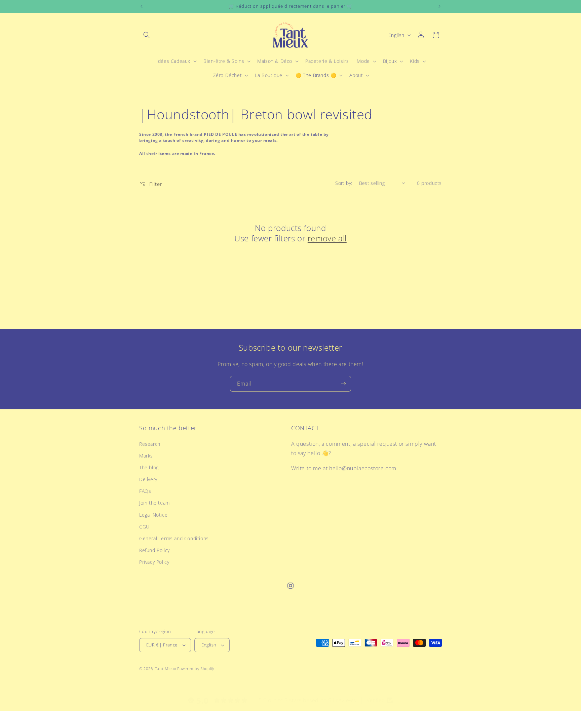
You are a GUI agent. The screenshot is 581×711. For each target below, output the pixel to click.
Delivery (148, 479)
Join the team (154, 503)
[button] (146, 35)
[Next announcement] (439, 6)
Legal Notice (153, 515)
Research (149, 444)
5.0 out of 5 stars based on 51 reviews (307, 700)
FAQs (145, 491)
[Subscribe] (343, 384)
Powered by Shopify (195, 668)
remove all (327, 238)
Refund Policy (154, 550)
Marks (146, 455)
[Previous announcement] (141, 6)
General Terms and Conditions (174, 538)
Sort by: (343, 183)
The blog (149, 467)
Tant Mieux (165, 668)
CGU (144, 526)
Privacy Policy (154, 562)
